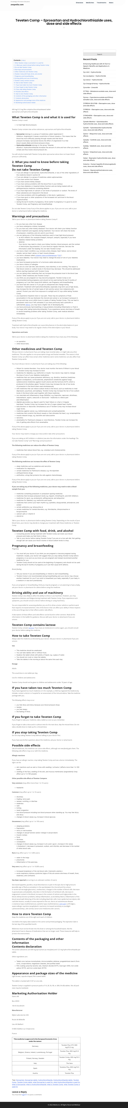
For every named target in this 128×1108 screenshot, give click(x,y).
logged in (24, 1095)
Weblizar (77, 1105)
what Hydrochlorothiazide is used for (67, 1082)
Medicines (90, 3)
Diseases (79, 3)
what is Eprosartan (18, 1084)
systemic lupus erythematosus (46, 255)
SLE (59, 255)
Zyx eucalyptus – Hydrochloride (94, 76)
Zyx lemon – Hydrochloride (92, 80)
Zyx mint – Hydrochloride (92, 72)
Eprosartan (20, 1080)
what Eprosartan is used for (43, 1082)
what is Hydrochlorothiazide (36, 1084)
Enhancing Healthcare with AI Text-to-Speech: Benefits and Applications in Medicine (97, 66)
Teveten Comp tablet (24, 1082)
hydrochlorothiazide (45, 1080)
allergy (28, 305)
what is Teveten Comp (55, 1084)
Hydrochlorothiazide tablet (62, 1080)
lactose (31, 628)
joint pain (62, 904)
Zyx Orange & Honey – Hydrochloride (96, 84)
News (111, 3)
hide (23, 60)
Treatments (101, 3)
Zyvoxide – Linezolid (90, 87)
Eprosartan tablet (31, 1080)
